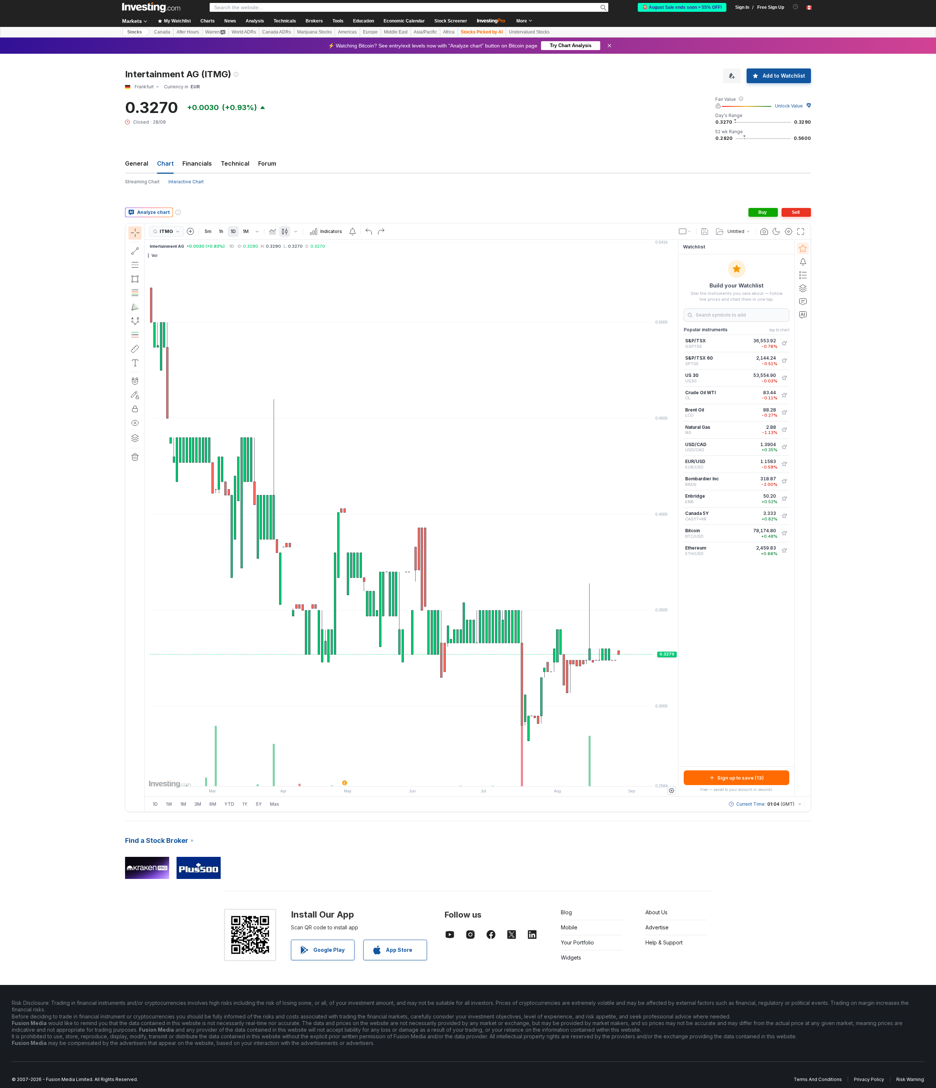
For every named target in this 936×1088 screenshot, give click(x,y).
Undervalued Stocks (529, 32)
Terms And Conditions (818, 1079)
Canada (162, 32)
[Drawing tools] (147, 517)
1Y (245, 804)
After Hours (188, 32)
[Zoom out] (391, 777)
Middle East (396, 32)
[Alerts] (803, 262)
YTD (229, 804)
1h (221, 231)
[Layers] (135, 438)
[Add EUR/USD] (784, 464)
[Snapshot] (764, 231)
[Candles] (284, 231)
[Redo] (381, 231)
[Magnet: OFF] (135, 381)
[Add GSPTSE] (784, 343)
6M (212, 804)
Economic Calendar (404, 21)
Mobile (569, 927)
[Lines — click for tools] (135, 251)
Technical (235, 163)
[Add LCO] (784, 412)
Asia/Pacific (425, 32)
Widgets (571, 957)
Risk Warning (910, 1079)
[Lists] (803, 275)
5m (207, 231)
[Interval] (257, 231)
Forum (267, 163)
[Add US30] (784, 378)
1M (246, 231)
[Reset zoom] (431, 777)
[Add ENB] (784, 499)
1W (169, 804)
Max (274, 804)
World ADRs (244, 32)
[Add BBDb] (784, 481)
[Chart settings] (788, 231)
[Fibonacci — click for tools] (135, 293)
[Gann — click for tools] (135, 307)
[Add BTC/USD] (784, 533)
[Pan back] (411, 777)
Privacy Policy (869, 1079)
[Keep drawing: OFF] (135, 395)
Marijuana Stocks (314, 32)
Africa (449, 32)
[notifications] (795, 6)
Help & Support (664, 942)
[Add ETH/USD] (784, 550)
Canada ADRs (276, 32)
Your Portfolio (577, 942)
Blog (566, 912)
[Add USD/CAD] (784, 447)
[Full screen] (800, 231)
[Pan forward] (421, 777)
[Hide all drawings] (135, 423)
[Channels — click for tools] (135, 265)
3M (197, 804)
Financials (197, 163)
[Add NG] (784, 430)
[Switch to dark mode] (776, 231)
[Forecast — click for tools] (135, 335)
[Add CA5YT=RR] (784, 516)
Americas (347, 32)
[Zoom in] (401, 777)
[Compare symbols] (190, 231)
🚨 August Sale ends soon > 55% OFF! (682, 7)
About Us (656, 912)
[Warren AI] (803, 315)
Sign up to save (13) (740, 778)
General (136, 163)
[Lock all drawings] (135, 409)
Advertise (657, 927)
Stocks (134, 32)
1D (233, 231)
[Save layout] (704, 231)
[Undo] (368, 231)
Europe (370, 32)
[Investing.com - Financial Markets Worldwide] (151, 7)
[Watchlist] (803, 248)
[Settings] (671, 790)
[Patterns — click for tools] (135, 321)
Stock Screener (450, 21)
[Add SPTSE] (784, 361)
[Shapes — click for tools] (135, 279)
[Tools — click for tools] (135, 349)
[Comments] (803, 301)
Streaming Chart (142, 181)
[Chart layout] (685, 231)
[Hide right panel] (676, 518)
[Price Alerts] (352, 231)
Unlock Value (789, 106)
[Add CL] (784, 395)
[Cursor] (135, 233)
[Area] (272, 231)
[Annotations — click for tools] (135, 363)
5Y (259, 804)
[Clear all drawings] (135, 457)
